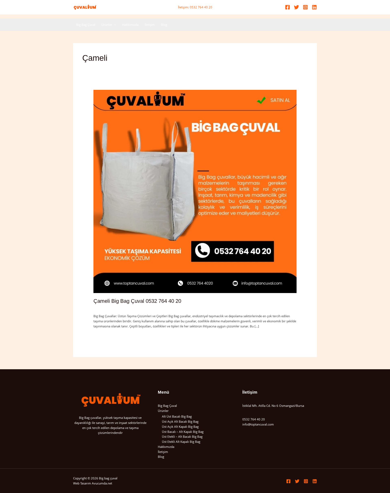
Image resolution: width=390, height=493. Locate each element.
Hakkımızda (130, 25)
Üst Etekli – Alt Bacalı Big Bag (182, 436)
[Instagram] (305, 7)
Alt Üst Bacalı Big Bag (177, 416)
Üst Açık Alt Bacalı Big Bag (180, 421)
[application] (114, 24)
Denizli (132, 307)
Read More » (102, 335)
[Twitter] (296, 7)
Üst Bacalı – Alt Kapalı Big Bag (183, 432)
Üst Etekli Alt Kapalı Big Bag (181, 442)
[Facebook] (287, 7)
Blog (164, 25)
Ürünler (106, 25)
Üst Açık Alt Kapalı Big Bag (180, 427)
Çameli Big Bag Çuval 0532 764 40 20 (137, 301)
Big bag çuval (108, 478)
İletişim (150, 25)
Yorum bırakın (103, 307)
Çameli (121, 307)
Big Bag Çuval (85, 25)
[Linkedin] (314, 7)
